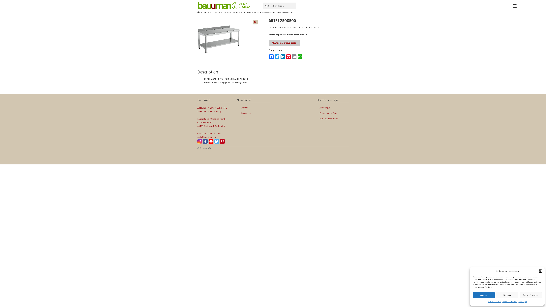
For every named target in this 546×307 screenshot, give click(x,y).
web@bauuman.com (207, 137)
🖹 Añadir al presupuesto (284, 42)
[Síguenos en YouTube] (211, 141)
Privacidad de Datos (509, 302)
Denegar (507, 295)
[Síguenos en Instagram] (199, 141)
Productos (212, 12)
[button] (540, 271)
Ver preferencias (530, 295)
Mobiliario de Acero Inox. (251, 12)
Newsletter (246, 113)
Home (203, 12)
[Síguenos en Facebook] (205, 141)
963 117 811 (215, 133)
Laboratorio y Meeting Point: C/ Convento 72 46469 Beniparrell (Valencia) (211, 122)
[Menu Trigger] (515, 6)
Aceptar (483, 295)
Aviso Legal (523, 302)
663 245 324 (202, 133)
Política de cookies (494, 302)
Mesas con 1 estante (272, 12)
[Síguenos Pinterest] (222, 141)
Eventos (244, 107)
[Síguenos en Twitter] (216, 141)
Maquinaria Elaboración (228, 12)
